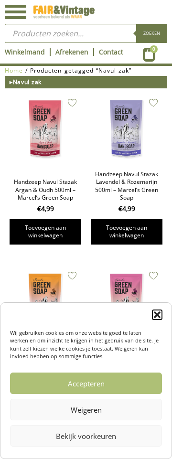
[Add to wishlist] (72, 102)
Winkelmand (25, 52)
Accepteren (86, 383)
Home (14, 70)
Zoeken (151, 33)
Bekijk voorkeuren (86, 436)
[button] (157, 315)
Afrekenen (71, 52)
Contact (111, 52)
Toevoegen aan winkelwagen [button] (45, 231)
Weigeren (86, 410)
